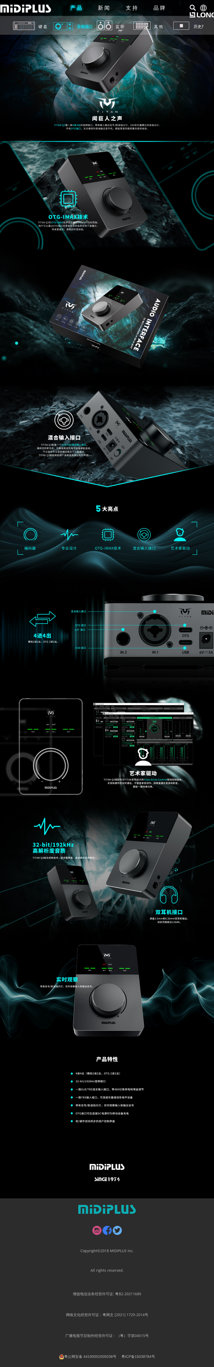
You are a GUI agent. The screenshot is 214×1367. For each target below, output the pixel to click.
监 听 (120, 26)
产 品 (76, 7)
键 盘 (42, 26)
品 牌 (159, 7)
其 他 (158, 26)
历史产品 (201, 26)
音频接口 (85, 26)
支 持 (132, 7)
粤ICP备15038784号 (138, 1356)
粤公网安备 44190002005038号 (90, 1356)
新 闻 (104, 7)
